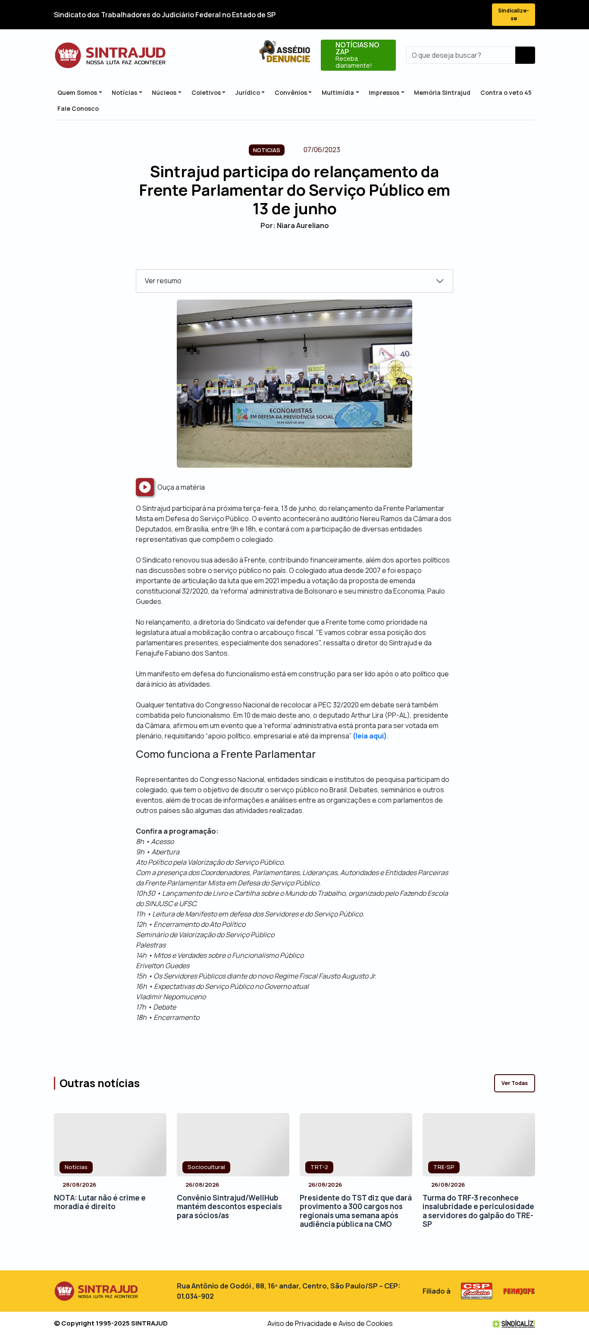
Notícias (124, 92)
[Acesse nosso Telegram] (477, 15)
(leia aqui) (370, 736)
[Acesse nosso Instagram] (446, 15)
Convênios (291, 92)
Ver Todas (514, 1083)
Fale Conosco (78, 108)
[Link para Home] (110, 55)
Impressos (384, 92)
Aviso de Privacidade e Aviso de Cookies (330, 1323)
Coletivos (206, 92)
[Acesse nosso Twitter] (431, 15)
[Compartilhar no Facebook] (272, 255)
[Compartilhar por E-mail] (302, 255)
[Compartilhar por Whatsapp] (317, 255)
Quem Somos (77, 92)
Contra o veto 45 (506, 92)
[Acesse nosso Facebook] (415, 15)
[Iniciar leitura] (145, 487)
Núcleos (164, 92)
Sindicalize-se (513, 14)
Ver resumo (163, 280)
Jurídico (247, 92)
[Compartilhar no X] (287, 255)
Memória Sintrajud (442, 92)
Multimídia (338, 92)
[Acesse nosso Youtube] (462, 15)
